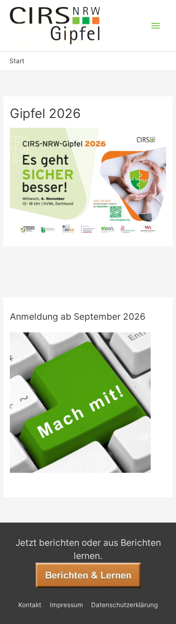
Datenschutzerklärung (124, 605)
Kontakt (29, 605)
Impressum (66, 605)
